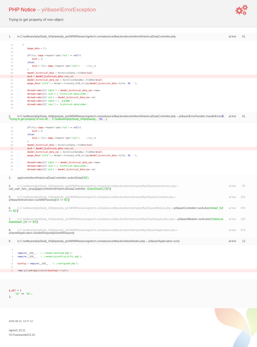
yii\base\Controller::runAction (191, 208)
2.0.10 (31, 334)
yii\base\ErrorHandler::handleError (200, 116)
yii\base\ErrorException (69, 9)
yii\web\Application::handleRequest (31, 232)
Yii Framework (18, 334)
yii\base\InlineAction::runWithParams (31, 199)
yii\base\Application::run (163, 241)
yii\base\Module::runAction (193, 219)
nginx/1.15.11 (17, 330)
